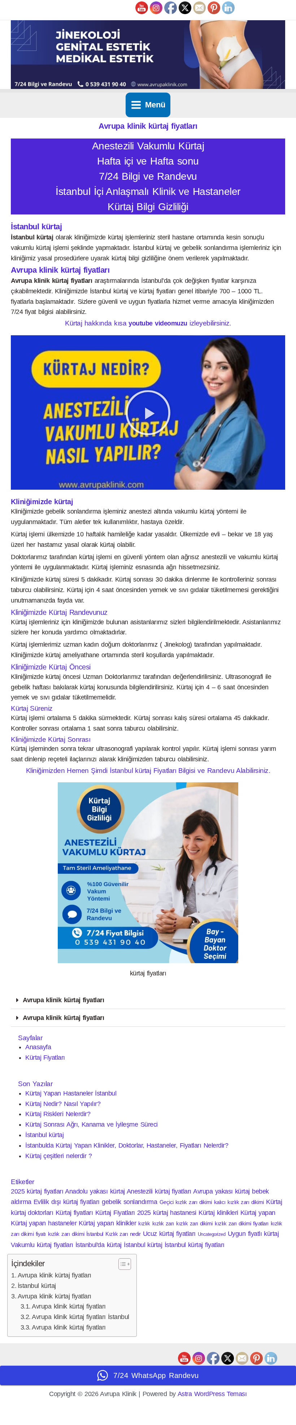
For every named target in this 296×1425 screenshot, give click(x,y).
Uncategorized (212, 1234)
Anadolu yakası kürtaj (95, 1191)
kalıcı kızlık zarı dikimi (239, 1202)
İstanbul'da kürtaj (98, 1245)
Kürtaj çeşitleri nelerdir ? (58, 1156)
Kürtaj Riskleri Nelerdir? (57, 1114)
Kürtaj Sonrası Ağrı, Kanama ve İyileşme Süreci (91, 1124)
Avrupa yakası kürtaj (221, 1191)
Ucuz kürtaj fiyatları (169, 1233)
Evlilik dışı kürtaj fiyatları (67, 1201)
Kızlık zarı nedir (122, 1234)
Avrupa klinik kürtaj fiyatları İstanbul (80, 1316)
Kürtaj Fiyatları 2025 (123, 1212)
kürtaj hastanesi (174, 1212)
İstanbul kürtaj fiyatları (195, 1245)
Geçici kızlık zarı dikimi (186, 1202)
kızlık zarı (163, 1223)
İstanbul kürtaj (44, 1135)
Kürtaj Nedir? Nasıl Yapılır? (62, 1103)
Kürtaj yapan (257, 1212)
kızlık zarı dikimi (194, 1223)
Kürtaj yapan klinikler (107, 1223)
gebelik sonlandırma (129, 1201)
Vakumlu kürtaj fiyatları (42, 1245)
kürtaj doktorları (32, 1212)
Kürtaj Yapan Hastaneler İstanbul (70, 1093)
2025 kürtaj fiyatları (37, 1191)
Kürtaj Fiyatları (45, 1057)
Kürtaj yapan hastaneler (44, 1223)
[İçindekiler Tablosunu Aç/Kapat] (121, 1264)
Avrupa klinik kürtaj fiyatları (63, 1000)
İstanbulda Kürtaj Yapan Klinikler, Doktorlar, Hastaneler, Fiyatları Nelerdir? (126, 1145)
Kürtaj (274, 1201)
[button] (148, 412)
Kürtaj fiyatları (74, 1212)
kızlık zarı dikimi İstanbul (75, 1234)
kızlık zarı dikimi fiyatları (241, 1223)
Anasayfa (38, 1047)
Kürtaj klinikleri (218, 1212)
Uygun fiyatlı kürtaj (253, 1233)
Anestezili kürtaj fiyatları (159, 1191)
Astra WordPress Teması (212, 1394)
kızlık (144, 1223)
